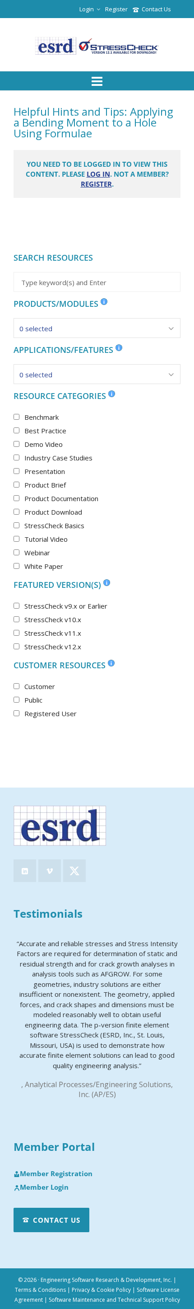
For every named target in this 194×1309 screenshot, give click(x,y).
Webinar (37, 552)
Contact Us (156, 9)
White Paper (43, 566)
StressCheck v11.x (52, 633)
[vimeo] (49, 870)
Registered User (50, 713)
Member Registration (56, 1174)
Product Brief (45, 484)
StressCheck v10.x (52, 619)
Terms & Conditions (40, 1290)
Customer (39, 686)
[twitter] (74, 870)
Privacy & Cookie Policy (101, 1290)
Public (33, 699)
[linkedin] (25, 870)
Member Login (44, 1187)
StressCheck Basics (54, 525)
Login (86, 9)
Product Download (53, 511)
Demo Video (43, 444)
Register (116, 9)
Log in (98, 173)
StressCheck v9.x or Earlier (65, 605)
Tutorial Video (46, 539)
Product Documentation (61, 498)
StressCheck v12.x (52, 646)
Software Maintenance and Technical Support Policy (114, 1300)
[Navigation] (97, 80)
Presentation (44, 471)
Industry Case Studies (58, 457)
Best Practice (45, 430)
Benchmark (41, 417)
